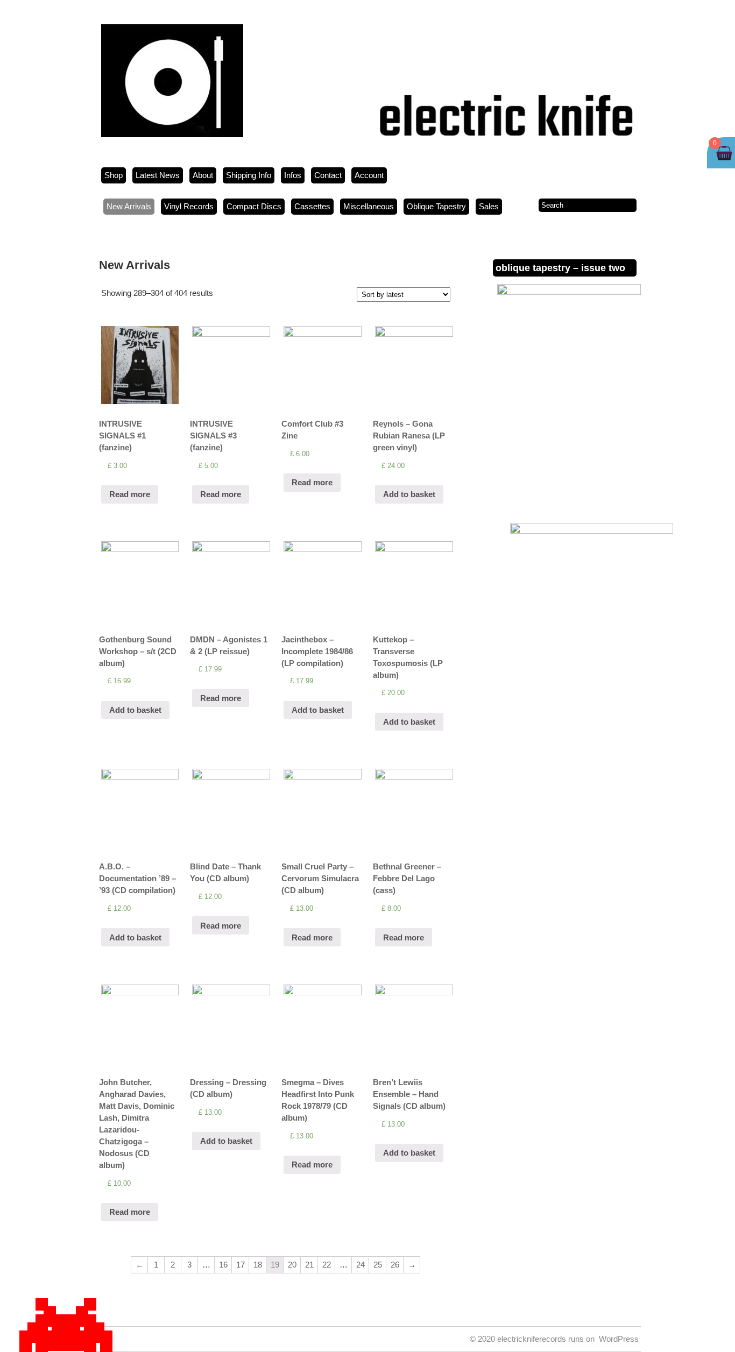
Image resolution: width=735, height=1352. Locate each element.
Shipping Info (248, 175)
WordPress (619, 1338)
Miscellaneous (368, 206)
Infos (292, 175)
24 (360, 1264)
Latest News (158, 175)
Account (369, 175)
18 (257, 1264)
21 (309, 1264)
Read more (129, 494)
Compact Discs (254, 206)
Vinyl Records (189, 206)
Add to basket (409, 494)
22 (326, 1264)
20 (292, 1264)
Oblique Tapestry (436, 206)
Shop (113, 175)
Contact (328, 175)
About (203, 175)
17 (240, 1264)
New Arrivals (129, 206)
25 (377, 1264)
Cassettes (312, 206)
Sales (489, 206)
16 (223, 1264)
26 (395, 1264)
